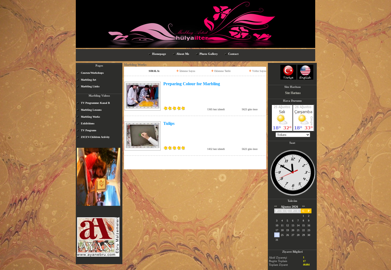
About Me (182, 53)
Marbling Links (90, 86)
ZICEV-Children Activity (95, 137)
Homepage (159, 53)
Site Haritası (293, 93)
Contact (233, 53)
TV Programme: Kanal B (95, 102)
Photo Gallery (208, 53)
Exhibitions (87, 123)
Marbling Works (90, 116)
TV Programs (88, 130)
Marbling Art (88, 79)
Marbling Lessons (91, 109)
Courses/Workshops (92, 72)
